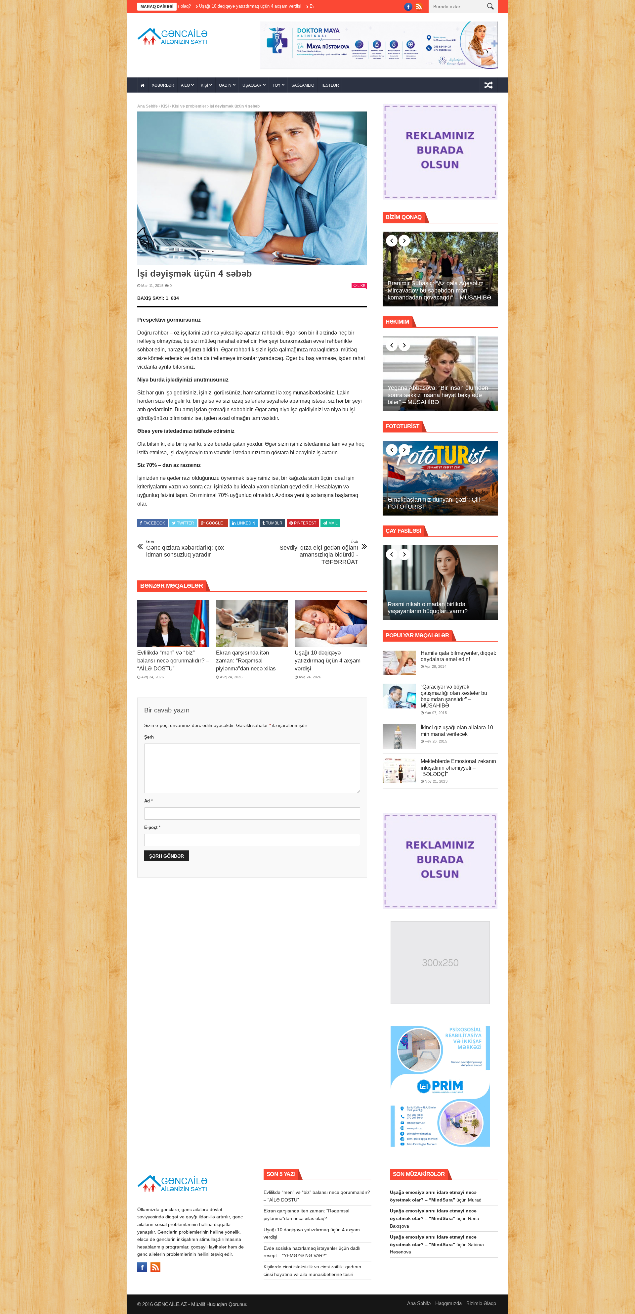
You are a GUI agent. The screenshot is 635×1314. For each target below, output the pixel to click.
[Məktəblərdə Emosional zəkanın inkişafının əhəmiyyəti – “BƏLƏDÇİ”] (399, 770)
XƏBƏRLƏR (163, 85)
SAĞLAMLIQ (302, 85)
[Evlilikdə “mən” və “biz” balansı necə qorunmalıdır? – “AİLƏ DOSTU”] (173, 623)
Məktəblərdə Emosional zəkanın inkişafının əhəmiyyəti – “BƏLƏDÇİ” (458, 767)
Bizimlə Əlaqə (481, 1303)
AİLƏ (185, 85)
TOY (276, 85)
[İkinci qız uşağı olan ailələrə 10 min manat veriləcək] (399, 736)
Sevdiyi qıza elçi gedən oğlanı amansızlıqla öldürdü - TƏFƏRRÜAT (318, 552)
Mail (333, 523)
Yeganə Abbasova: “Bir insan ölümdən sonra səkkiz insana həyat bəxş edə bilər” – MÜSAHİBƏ (438, 395)
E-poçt (152, 827)
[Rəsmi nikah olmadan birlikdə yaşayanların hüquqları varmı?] (440, 582)
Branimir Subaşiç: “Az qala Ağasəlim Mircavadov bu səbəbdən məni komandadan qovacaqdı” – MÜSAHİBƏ (439, 290)
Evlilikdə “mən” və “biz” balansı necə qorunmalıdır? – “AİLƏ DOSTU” (173, 661)
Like (361, 286)
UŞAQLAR (252, 85)
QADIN (225, 85)
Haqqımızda (448, 1303)
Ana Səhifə (147, 106)
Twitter (185, 523)
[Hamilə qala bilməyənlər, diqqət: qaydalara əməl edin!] (399, 662)
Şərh (149, 737)
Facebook (154, 523)
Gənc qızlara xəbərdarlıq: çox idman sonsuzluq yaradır (185, 548)
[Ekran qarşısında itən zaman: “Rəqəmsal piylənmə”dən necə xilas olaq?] (252, 623)
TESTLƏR (330, 85)
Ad (148, 800)
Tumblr (274, 523)
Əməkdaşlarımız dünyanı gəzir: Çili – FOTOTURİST (436, 503)
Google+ (215, 523)
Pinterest (305, 523)
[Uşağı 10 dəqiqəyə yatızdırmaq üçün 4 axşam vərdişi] (331, 623)
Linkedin (246, 523)
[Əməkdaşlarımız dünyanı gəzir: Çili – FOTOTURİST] (440, 478)
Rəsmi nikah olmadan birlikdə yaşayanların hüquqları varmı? (428, 608)
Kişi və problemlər (189, 106)
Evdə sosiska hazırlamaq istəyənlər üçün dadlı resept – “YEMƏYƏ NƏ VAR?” (300, 6)
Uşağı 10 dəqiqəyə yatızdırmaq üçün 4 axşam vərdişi (327, 661)
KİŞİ (204, 85)
